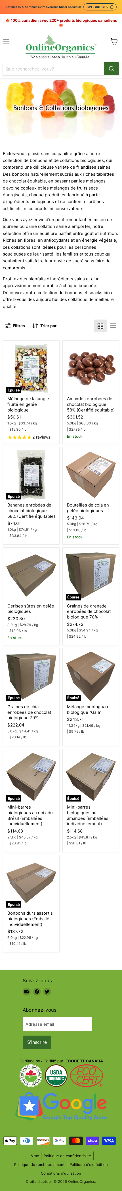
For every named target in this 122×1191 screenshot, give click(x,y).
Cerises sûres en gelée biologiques (30, 608)
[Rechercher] (111, 68)
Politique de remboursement (39, 1164)
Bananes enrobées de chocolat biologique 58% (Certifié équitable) (31, 510)
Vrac (35, 1155)
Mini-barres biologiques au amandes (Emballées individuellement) (87, 815)
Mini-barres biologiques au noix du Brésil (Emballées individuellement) (30, 815)
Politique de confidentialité (67, 1155)
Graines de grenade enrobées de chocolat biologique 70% (89, 611)
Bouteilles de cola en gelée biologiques (88, 507)
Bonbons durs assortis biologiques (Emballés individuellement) (30, 918)
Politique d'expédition (89, 1164)
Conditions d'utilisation (61, 1173)
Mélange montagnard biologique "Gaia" (88, 709)
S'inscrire (37, 1042)
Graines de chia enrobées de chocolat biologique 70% (29, 712)
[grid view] (100, 326)
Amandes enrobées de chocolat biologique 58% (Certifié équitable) (91, 404)
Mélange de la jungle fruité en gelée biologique (28, 404)
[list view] (113, 326)
